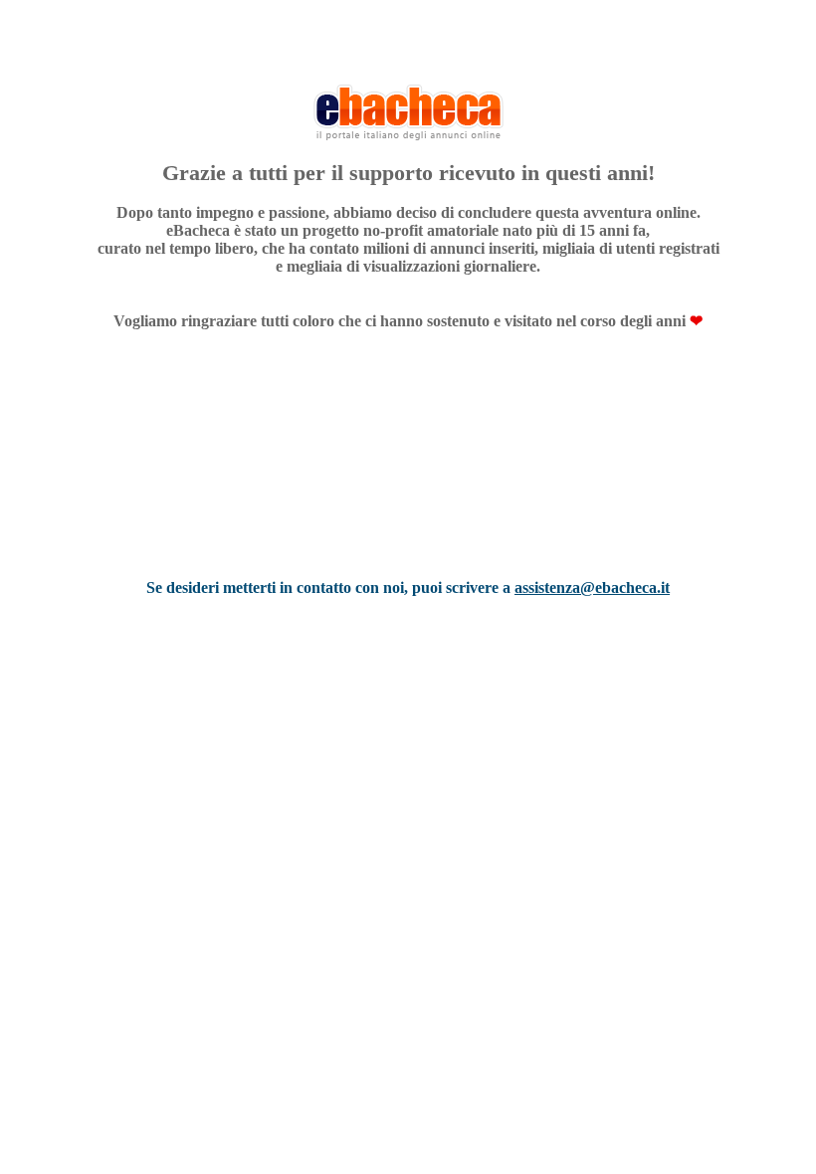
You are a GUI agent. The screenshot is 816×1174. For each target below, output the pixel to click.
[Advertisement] (408, 480)
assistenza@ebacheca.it (592, 587)
